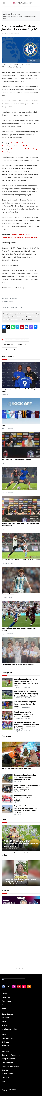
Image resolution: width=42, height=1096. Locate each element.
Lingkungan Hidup (9, 1029)
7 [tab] (26, 888)
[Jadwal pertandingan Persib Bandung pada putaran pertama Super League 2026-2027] (7, 682)
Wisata (4, 1034)
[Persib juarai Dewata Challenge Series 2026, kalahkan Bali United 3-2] (7, 715)
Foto (4, 820)
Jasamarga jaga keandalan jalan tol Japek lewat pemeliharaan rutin (25, 777)
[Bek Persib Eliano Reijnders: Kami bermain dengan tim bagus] (7, 705)
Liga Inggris (8, 344)
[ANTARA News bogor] (23, 3)
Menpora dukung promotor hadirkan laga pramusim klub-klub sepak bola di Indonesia (21, 558)
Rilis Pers (5, 1046)
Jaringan (5, 1051)
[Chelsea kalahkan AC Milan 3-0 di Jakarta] (19, 478)
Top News (6, 736)
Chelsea (9, 340)
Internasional (7, 1038)
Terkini (4, 994)
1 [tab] (14, 852)
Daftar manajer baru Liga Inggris (17, 960)
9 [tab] (32, 888)
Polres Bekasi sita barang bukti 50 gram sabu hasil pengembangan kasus (27, 787)
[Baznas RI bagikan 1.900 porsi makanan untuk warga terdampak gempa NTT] (21, 754)
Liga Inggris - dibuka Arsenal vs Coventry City (19, 424)
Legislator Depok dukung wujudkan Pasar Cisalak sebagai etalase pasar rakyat (20, 663)
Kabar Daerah (7, 1014)
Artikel (4, 1025)
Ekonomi (5, 1018)
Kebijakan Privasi (8, 1059)
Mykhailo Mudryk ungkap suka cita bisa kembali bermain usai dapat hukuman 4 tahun (19, 628)
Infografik (6, 890)
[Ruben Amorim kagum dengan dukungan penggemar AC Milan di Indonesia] (21, 445)
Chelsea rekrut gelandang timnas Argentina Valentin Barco (21, 593)
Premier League (22, 344)
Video (4, 855)
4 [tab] (24, 852)
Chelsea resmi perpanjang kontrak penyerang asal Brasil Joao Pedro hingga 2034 (19, 389)
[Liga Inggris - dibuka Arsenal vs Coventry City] (21, 411)
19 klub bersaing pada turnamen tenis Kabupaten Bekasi (25, 798)
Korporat (5, 1078)
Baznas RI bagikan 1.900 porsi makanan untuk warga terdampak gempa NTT (19, 767)
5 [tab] (27, 852)
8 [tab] (29, 888)
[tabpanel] (21, 838)
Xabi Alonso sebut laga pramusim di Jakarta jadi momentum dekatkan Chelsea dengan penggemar (21, 523)
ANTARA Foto (7, 1074)
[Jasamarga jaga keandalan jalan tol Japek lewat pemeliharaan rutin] (7, 778)
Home (8, 14)
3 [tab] (21, 852)
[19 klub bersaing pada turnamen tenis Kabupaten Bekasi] (7, 799)
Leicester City (21, 340)
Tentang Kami (7, 1062)
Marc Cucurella (9, 349)
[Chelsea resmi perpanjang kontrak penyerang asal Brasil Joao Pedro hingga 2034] (21, 375)
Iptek (4, 1022)
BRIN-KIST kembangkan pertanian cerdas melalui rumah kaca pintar (21, 843)
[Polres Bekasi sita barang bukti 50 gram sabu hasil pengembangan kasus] (7, 788)
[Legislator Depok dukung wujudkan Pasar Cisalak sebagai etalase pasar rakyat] (21, 650)
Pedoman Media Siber (11, 1066)
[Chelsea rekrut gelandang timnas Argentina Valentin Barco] (21, 580)
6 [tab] (23, 888)
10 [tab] (35, 888)
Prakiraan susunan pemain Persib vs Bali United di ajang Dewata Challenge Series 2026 (27, 693)
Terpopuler (7, 673)
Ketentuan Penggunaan (12, 1055)
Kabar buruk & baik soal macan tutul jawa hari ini (20, 880)
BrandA (5, 1070)
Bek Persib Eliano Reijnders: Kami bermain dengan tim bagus (25, 704)
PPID (3, 1081)
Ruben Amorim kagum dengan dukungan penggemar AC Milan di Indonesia (20, 458)
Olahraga (16, 14)
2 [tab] (18, 852)
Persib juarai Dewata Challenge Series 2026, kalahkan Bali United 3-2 (24, 714)
